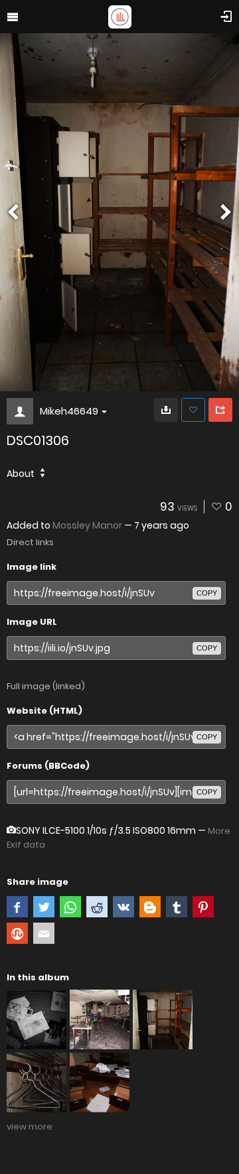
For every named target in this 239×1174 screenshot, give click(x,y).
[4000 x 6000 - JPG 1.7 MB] (166, 410)
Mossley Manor (87, 525)
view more (29, 1126)
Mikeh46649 (69, 411)
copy (207, 593)
